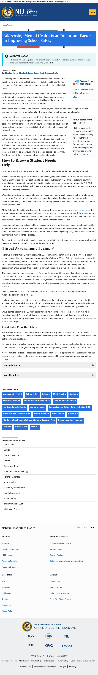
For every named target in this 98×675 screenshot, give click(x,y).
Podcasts (6, 587)
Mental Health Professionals (37, 400)
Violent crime (21, 426)
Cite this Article (11, 375)
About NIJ (6, 543)
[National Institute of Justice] (67, 638)
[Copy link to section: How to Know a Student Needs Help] (12, 165)
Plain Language (48, 661)
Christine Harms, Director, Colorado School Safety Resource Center (31, 73)
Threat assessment (11, 400)
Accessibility (7, 661)
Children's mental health (65, 400)
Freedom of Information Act (45, 667)
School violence (41, 413)
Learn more (84, 154)
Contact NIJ (55, 581)
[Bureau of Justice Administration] (31, 638)
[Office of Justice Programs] (8, 12)
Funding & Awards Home (60, 543)
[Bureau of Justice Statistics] (49, 639)
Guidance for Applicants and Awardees (66, 561)
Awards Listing (56, 549)
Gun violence (58, 413)
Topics (9, 25)
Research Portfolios (10, 561)
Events (5, 581)
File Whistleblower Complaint (27, 661)
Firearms (35, 426)
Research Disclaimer (10, 567)
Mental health (59, 394)
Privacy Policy (62, 661)
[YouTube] (93, 529)
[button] (49, 73)
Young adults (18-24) (12, 394)
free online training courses (77, 210)
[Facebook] (79, 529)
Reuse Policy (7, 611)
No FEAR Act (25, 667)
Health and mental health (14, 407)
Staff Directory (56, 587)
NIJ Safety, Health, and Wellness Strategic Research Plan (29, 420)
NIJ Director (7, 555)
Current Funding (56, 555)
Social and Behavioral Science (16, 413)
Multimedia (6, 605)
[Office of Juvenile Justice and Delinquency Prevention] (31, 648)
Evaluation (73, 413)
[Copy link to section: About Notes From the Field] (36, 327)
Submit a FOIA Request (59, 593)
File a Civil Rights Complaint (62, 599)
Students (73, 394)
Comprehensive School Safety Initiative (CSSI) (70, 407)
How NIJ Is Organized (11, 549)
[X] (86, 529)
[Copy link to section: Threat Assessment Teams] (52, 248)
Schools (46, 394)
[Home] (26, 12)
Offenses (7, 426)
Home (4, 25)
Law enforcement (37, 407)
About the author (12, 365)
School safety (32, 394)
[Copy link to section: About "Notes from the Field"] (83, 122)
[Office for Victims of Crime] (49, 647)
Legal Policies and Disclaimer (83, 661)
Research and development (70, 420)
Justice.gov (73, 667)
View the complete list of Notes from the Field (83, 92)
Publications (7, 593)
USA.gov (62, 667)
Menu (93, 12)
